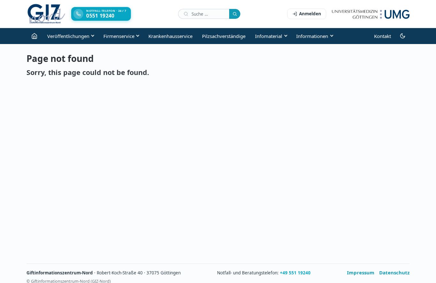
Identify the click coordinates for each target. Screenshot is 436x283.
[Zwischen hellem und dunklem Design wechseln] (403, 36)
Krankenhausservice (170, 36)
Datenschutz (394, 272)
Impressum (360, 272)
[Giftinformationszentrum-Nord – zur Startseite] (46, 14)
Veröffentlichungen (68, 36)
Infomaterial (268, 36)
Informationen (312, 36)
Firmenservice (118, 36)
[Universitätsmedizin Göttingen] (371, 14)
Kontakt (382, 36)
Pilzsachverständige (223, 36)
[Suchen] (234, 14)
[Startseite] (34, 36)
